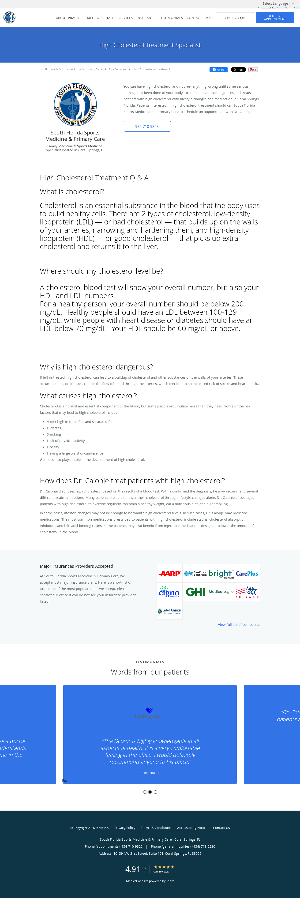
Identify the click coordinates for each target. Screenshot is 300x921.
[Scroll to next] (226, 731)
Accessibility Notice (192, 827)
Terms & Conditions (156, 827)
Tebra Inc (101, 828)
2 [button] (150, 792)
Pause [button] (64, 781)
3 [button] (155, 792)
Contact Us (221, 827)
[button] (275, 17)
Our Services (117, 69)
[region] (150, 735)
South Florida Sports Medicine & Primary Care (71, 69)
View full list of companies (239, 624)
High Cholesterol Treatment (151, 69)
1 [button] (144, 792)
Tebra (170, 881)
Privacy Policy (124, 827)
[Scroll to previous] (74, 731)
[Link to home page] (8, 17)
